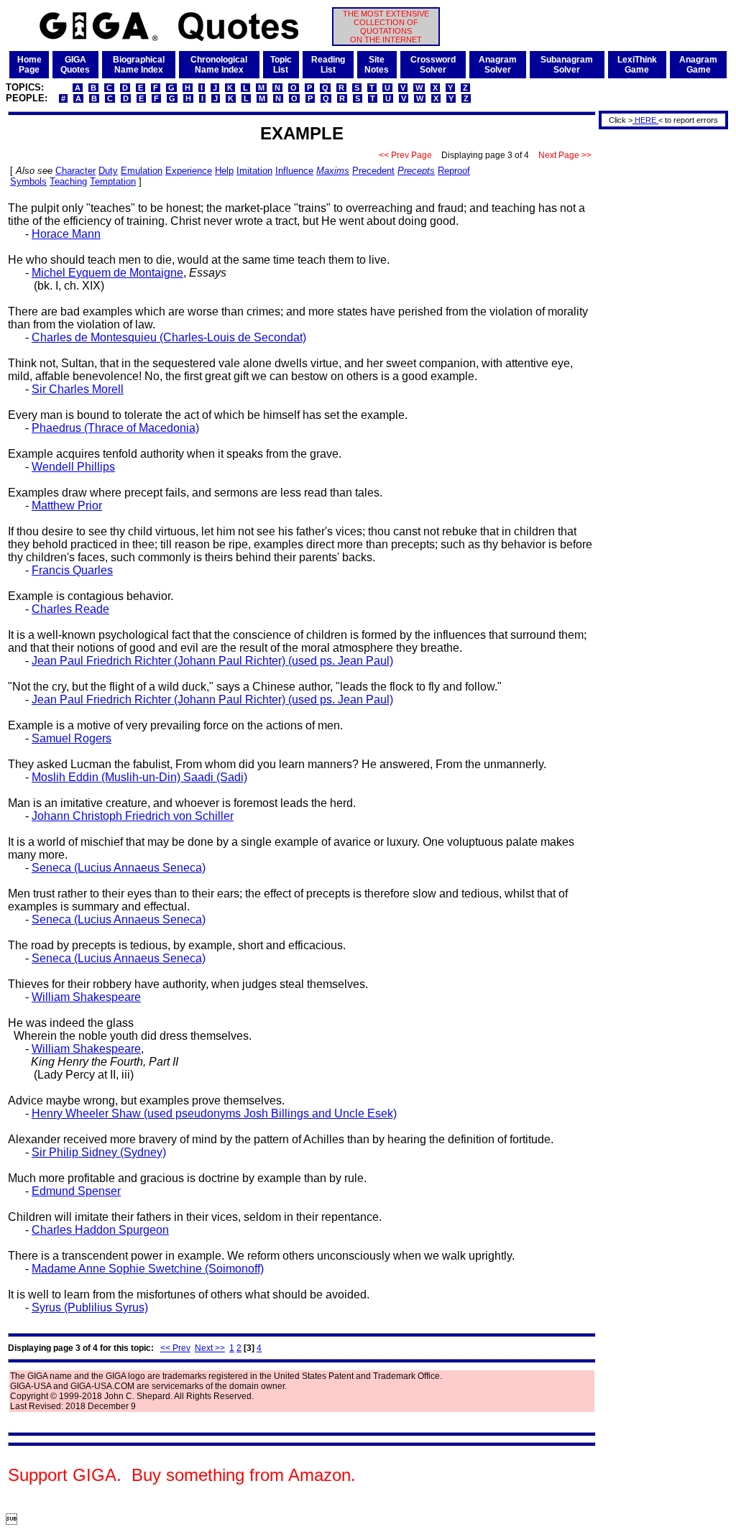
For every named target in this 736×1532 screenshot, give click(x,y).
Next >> (210, 1348)
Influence (294, 170)
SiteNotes (376, 65)
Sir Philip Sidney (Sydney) (99, 1152)
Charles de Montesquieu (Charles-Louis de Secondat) (169, 337)
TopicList (281, 65)
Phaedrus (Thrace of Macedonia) (115, 428)
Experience (188, 170)
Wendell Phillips (73, 467)
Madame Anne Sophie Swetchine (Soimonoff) (148, 1269)
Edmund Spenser (76, 1191)
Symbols (28, 181)
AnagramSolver (498, 65)
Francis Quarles (72, 570)
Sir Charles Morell (78, 389)
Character (75, 170)
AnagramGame (698, 65)
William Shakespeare (86, 997)
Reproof (454, 170)
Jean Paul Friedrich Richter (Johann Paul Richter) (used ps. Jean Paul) (212, 661)
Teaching (68, 181)
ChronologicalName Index (218, 65)
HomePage (29, 65)
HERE (645, 120)
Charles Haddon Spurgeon (100, 1230)
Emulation (141, 170)
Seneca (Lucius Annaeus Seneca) (119, 868)
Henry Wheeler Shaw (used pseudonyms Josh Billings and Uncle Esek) (214, 1113)
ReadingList (328, 65)
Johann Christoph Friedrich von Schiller (133, 816)
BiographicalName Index (139, 65)
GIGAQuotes (75, 65)
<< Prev (175, 1348)
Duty (108, 170)
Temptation (113, 181)
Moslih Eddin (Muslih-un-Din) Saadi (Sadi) (139, 777)
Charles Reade (70, 609)
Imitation (254, 170)
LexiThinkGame (637, 65)
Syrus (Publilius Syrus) (90, 1307)
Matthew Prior (67, 505)
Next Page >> (565, 155)
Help (224, 170)
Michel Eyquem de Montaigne (107, 273)
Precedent (373, 170)
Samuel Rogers (71, 738)
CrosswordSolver (433, 65)
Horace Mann (66, 234)
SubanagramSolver (566, 65)
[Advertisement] (658, 347)
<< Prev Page (405, 155)
